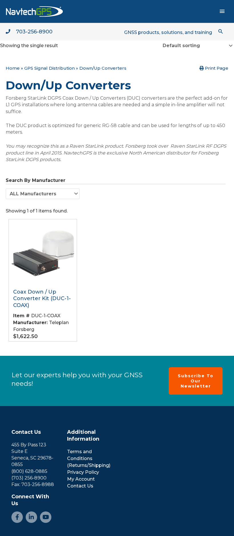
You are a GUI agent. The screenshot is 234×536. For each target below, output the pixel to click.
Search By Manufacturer (35, 180)
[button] (221, 31)
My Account (81, 479)
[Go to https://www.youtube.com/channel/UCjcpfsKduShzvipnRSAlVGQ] (45, 517)
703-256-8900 (34, 32)
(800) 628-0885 (29, 471)
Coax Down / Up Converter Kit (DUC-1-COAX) (42, 298)
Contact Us (26, 432)
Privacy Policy (83, 472)
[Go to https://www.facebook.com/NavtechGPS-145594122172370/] (17, 517)
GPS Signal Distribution (49, 68)
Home (13, 68)
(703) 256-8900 (29, 478)
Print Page (216, 68)
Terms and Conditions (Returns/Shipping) (88, 458)
